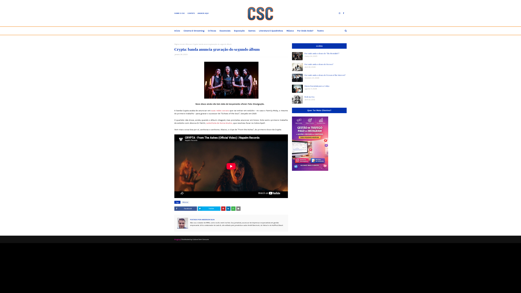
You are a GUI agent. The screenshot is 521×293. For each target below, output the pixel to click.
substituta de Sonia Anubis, (219, 123)
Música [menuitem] (290, 30)
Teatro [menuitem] (320, 30)
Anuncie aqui (203, 13)
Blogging (177, 239)
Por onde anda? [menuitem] (305, 30)
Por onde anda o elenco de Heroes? (318, 64)
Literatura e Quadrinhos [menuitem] (271, 30)
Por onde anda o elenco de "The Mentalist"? (321, 53)
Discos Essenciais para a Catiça (316, 86)
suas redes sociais (220, 110)
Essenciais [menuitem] (225, 30)
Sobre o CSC (179, 13)
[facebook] (343, 13)
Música (188, 44)
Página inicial (179, 44)
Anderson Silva (208, 220)
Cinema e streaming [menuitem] (194, 30)
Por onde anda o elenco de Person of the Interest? (325, 75)
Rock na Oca (309, 97)
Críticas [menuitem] (212, 30)
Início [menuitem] (177, 30)
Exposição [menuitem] (239, 30)
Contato (191, 13)
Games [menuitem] (251, 30)
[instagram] (339, 13)
